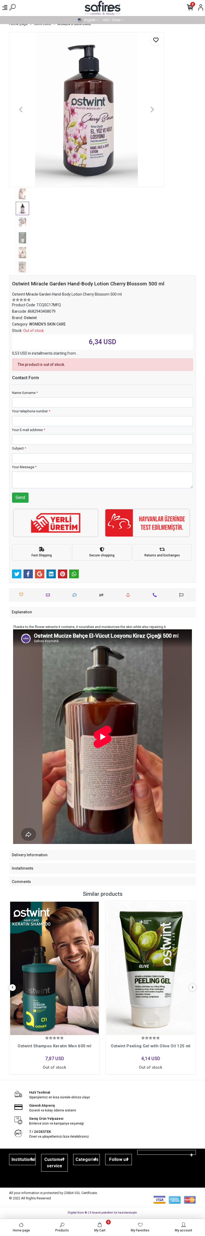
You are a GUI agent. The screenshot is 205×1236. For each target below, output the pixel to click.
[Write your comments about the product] (76, 595)
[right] (192, 988)
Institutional (23, 1159)
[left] (12, 988)
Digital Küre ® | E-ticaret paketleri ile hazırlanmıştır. (102, 1212)
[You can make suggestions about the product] (182, 595)
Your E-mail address (28, 430)
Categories (87, 1159)
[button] (20, 109)
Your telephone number (31, 411)
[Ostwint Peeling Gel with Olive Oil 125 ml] (150, 968)
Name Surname (25, 393)
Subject (19, 448)
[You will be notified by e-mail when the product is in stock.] (129, 595)
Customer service (54, 1162)
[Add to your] (102, 595)
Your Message (24, 467)
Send (20, 497)
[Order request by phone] (156, 595)
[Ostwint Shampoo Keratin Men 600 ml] (54, 968)
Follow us (118, 1159)
